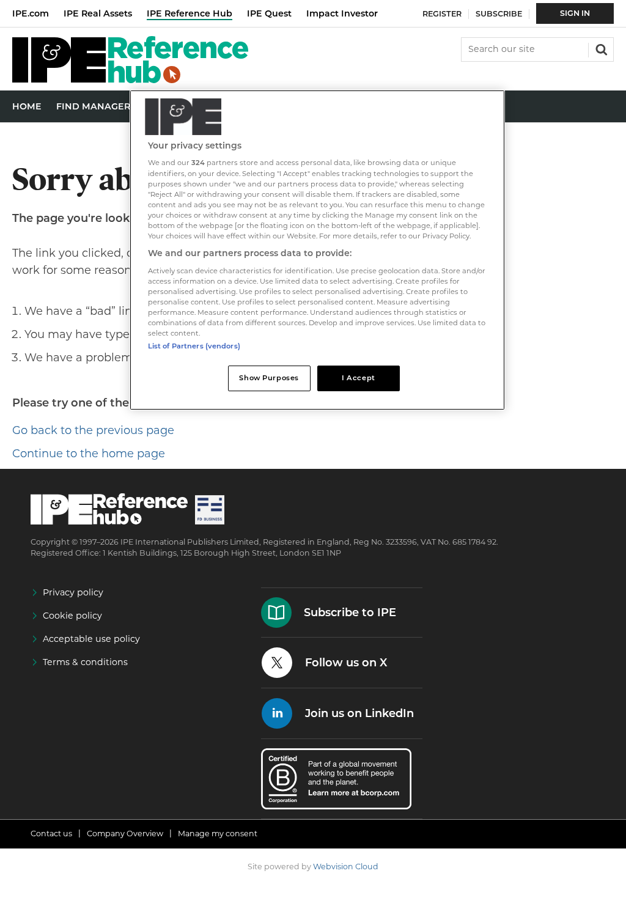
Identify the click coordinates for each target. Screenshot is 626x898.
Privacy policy (73, 592)
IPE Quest (269, 13)
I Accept (358, 378)
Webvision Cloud (345, 866)
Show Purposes (268, 378)
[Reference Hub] (130, 80)
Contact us (51, 833)
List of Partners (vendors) (194, 346)
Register (442, 13)
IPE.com (30, 13)
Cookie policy (72, 615)
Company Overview (125, 833)
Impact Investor (342, 13)
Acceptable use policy (91, 638)
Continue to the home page (88, 453)
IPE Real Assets (98, 13)
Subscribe (499, 13)
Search (600, 48)
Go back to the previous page (93, 430)
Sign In (575, 13)
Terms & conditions (85, 662)
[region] (317, 250)
